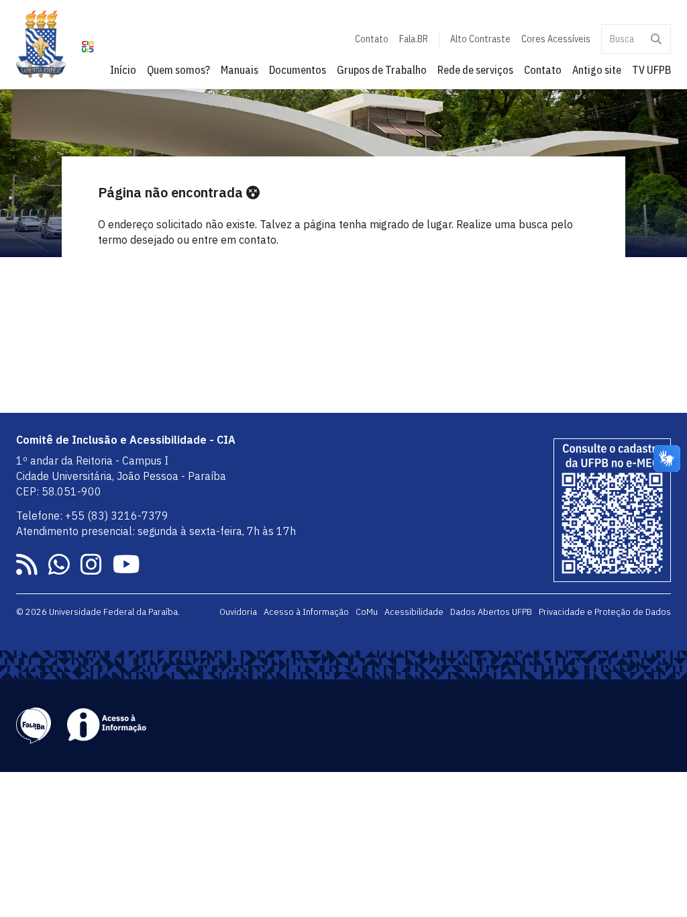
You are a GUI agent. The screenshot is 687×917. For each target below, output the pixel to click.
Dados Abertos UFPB (491, 612)
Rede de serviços (475, 70)
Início (123, 70)
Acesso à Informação (306, 612)
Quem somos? (178, 70)
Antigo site (596, 70)
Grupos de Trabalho (382, 70)
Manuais (239, 70)
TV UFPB (651, 70)
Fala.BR (413, 39)
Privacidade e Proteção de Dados (605, 612)
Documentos (297, 70)
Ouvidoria (238, 612)
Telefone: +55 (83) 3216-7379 (92, 515)
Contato (371, 39)
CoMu (367, 612)
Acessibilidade (413, 612)
